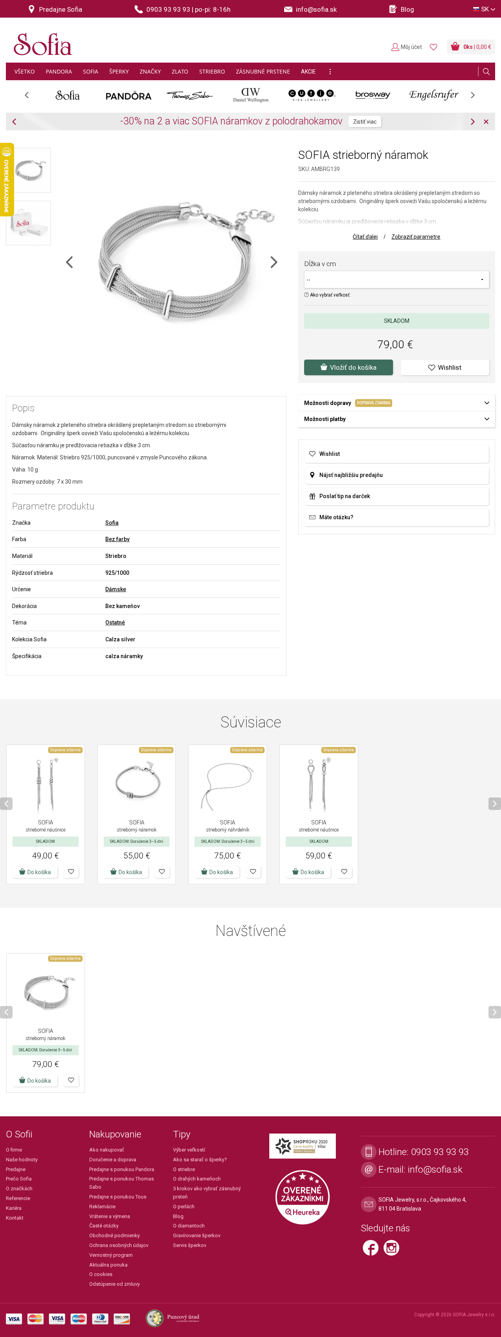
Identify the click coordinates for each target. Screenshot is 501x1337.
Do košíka (39, 872)
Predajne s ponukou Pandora (121, 1169)
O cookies (100, 1274)
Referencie (18, 1198)
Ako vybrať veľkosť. (330, 295)
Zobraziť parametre (415, 236)
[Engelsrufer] (434, 95)
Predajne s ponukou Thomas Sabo (121, 1183)
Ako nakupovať (106, 1150)
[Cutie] (311, 95)
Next (477, 97)
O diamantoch (189, 1226)
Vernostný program (111, 1255)
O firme (14, 1150)
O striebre (184, 1169)
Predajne (15, 1169)
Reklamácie (102, 1206)
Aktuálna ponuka (108, 1265)
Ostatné (115, 622)
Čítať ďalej (365, 236)
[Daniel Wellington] (250, 95)
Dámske (115, 589)
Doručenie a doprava (112, 1159)
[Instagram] (393, 1251)
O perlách (184, 1206)
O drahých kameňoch (197, 1179)
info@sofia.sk (435, 1169)
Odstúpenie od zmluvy (114, 1284)
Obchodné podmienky (114, 1235)
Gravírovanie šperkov (196, 1235)
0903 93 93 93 (440, 1151)
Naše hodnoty (22, 1159)
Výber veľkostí (189, 1150)
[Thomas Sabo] (189, 95)
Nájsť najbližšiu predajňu (351, 475)
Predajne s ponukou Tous (117, 1197)
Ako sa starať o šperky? (200, 1159)
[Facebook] (373, 1251)
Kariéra (14, 1208)
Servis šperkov (189, 1245)
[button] (71, 872)
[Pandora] (128, 95)
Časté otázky (104, 1226)
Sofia (112, 523)
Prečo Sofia (19, 1179)
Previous (31, 97)
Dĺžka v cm (320, 264)
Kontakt (14, 1218)
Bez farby (117, 539)
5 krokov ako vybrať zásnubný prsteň (207, 1193)
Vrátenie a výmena (109, 1216)
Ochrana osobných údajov (118, 1245)
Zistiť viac (365, 122)
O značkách (19, 1188)
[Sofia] (41, 40)
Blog (178, 1216)
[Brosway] (373, 95)
